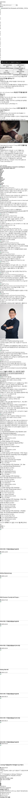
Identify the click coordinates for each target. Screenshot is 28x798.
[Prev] (0, 528)
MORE (2, 80)
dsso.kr (9, 792)
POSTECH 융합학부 (5, 787)
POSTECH (3, 786)
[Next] (2, 528)
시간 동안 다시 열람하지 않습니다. (11, 62)
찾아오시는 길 (3, 795)
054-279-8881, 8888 (7, 778)
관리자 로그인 (5, 794)
